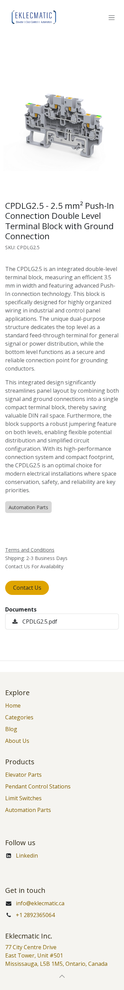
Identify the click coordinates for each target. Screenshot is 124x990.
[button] (62, 976)
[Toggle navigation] (111, 17)
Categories (19, 717)
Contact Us (27, 587)
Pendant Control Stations (38, 786)
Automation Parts (28, 810)
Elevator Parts (23, 774)
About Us (17, 741)
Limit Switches (23, 798)
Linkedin (27, 855)
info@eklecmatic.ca (40, 903)
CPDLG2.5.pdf (39, 621)
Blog (11, 729)
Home (13, 705)
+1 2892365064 (35, 915)
